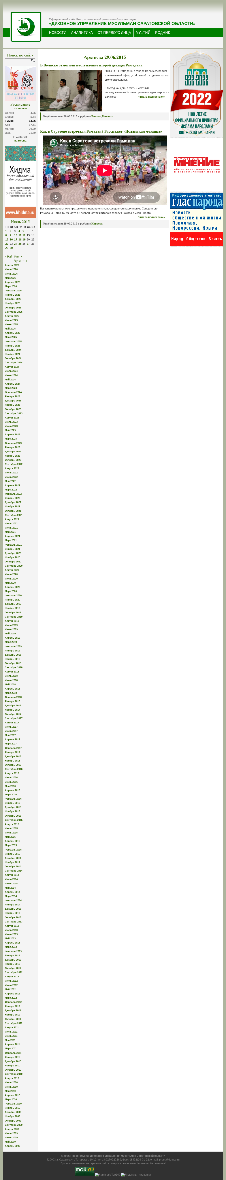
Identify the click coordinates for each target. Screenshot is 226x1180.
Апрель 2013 (12, 942)
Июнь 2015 (11, 832)
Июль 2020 (11, 574)
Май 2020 (10, 582)
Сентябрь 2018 (14, 667)
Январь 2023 (12, 447)
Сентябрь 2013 (14, 921)
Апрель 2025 (12, 332)
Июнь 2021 (11, 527)
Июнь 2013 (11, 934)
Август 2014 (12, 875)
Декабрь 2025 (13, 299)
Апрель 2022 (12, 485)
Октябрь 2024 (13, 358)
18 (20, 239)
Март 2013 (11, 947)
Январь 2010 (12, 1107)
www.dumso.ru (139, 1163)
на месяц (20, 140)
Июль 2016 (11, 777)
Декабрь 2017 (13, 705)
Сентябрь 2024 (14, 362)
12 (24, 235)
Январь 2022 (12, 498)
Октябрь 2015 (13, 815)
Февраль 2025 (13, 341)
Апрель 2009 (12, 1146)
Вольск (96, 116)
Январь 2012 (12, 1006)
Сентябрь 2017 (14, 718)
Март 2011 (11, 1048)
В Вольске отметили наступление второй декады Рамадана (91, 65)
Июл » (18, 256)
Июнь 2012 (11, 985)
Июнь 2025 (11, 324)
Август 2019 (12, 621)
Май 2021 (10, 532)
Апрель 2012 (12, 993)
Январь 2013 (12, 955)
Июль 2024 (11, 371)
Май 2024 (10, 379)
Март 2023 (11, 438)
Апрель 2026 (12, 282)
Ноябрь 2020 (12, 557)
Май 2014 (10, 887)
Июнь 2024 (11, 375)
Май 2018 (10, 684)
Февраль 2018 (13, 697)
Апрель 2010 (12, 1095)
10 (15, 235)
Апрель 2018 (12, 688)
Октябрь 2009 (13, 1120)
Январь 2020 (12, 599)
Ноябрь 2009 (12, 1116)
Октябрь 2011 (13, 1019)
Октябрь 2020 (13, 561)
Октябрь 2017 (13, 714)
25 (20, 243)
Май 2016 (10, 786)
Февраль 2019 (13, 646)
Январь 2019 (12, 650)
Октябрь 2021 (13, 511)
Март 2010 (11, 1099)
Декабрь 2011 (13, 1010)
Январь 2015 (12, 854)
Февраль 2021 (13, 544)
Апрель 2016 (12, 790)
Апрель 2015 (12, 841)
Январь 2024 (12, 396)
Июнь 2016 (11, 782)
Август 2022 (12, 468)
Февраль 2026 (13, 290)
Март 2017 (11, 743)
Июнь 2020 (11, 578)
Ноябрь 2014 (12, 862)
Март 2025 (11, 337)
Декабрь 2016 (13, 756)
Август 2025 (12, 316)
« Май (8, 256)
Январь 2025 (12, 345)
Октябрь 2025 (13, 307)
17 (15, 239)
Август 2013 (12, 925)
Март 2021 (11, 540)
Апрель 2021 (12, 536)
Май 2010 (10, 1091)
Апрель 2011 (12, 1044)
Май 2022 (10, 481)
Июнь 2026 (11, 273)
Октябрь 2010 (13, 1069)
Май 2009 (10, 1141)
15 (6, 239)
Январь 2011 (12, 1057)
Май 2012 (10, 989)
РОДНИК (162, 33)
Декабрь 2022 (13, 451)
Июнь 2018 (11, 680)
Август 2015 (12, 824)
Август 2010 (12, 1078)
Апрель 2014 (12, 892)
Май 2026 (10, 278)
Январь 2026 (12, 294)
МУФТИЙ (143, 33)
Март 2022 (11, 489)
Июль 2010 (11, 1082)
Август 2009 (12, 1129)
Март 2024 (11, 388)
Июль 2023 (11, 421)
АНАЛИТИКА (82, 33)
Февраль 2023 (13, 443)
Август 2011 (12, 1027)
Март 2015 (11, 845)
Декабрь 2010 (13, 1061)
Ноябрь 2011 (12, 1014)
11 (20, 235)
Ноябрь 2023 (12, 404)
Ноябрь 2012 (12, 964)
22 (6, 243)
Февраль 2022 (13, 493)
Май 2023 (10, 430)
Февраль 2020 (13, 595)
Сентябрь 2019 (14, 616)
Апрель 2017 (12, 739)
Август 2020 (12, 570)
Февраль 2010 (13, 1103)
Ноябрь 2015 (12, 811)
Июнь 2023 (11, 426)
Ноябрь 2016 (12, 760)
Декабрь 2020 (13, 553)
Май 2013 (10, 938)
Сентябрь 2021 (14, 515)
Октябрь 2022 (13, 460)
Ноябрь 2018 (12, 659)
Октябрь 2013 (13, 917)
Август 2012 (12, 976)
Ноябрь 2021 (12, 506)
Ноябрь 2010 (12, 1065)
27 (28, 243)
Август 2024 (12, 366)
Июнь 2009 (11, 1137)
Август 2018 (12, 671)
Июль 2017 (11, 726)
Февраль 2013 (13, 951)
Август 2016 (12, 773)
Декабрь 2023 (13, 400)
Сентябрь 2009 (14, 1125)
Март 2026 (11, 286)
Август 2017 (12, 722)
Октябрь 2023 (13, 409)
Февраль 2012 (13, 1002)
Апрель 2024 (12, 383)
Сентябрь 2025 (14, 311)
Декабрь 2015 (13, 807)
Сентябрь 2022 (14, 464)
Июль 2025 (11, 320)
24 (15, 243)
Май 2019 (10, 633)
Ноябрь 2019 (12, 608)
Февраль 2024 (13, 392)
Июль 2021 (11, 523)
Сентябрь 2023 (14, 413)
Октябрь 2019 (13, 612)
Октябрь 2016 (13, 764)
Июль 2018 (11, 675)
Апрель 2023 (12, 434)
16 (11, 239)
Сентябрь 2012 (14, 972)
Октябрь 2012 (13, 968)
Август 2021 (12, 519)
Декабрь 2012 (13, 959)
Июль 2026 (11, 269)
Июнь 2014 (11, 883)
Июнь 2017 (11, 731)
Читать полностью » (151, 96)
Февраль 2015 (13, 849)
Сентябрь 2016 (14, 769)
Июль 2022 (11, 472)
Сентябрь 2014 (14, 870)
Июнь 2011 (11, 1036)
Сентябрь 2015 (14, 820)
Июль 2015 (11, 828)
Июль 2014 (11, 879)
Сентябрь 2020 (14, 565)
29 (6, 248)
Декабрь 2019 (13, 604)
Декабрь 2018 (13, 654)
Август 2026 (12, 265)
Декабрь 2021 (13, 502)
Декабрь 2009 (13, 1112)
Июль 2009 (11, 1133)
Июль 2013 (11, 930)
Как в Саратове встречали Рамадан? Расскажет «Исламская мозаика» (101, 131)
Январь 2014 (12, 904)
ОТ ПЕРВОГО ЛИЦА (114, 33)
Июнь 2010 (11, 1086)
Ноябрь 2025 (12, 303)
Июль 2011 (11, 1031)
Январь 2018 (12, 701)
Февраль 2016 (13, 798)
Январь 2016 (12, 803)
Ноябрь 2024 (12, 354)
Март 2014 (11, 896)
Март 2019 (11, 642)
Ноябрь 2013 (12, 913)
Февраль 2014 (13, 900)
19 (24, 239)
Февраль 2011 (13, 1053)
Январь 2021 (12, 549)
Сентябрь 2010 (14, 1074)
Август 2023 (12, 417)
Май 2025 (10, 328)
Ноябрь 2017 (12, 709)
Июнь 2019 (11, 629)
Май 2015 (10, 836)
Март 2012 (11, 997)
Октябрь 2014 (13, 866)
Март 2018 (11, 693)
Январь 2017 (12, 752)
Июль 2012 (11, 980)
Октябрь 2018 (13, 663)
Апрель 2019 (12, 637)
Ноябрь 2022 (12, 455)
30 (11, 248)
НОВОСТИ (57, 33)
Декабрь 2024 (13, 350)
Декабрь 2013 (13, 908)
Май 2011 (10, 1040)
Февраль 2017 (13, 748)
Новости (107, 116)
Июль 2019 (11, 625)
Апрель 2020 (12, 587)
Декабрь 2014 (13, 858)
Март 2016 (11, 794)
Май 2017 (10, 735)
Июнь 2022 (11, 477)
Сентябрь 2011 (13, 1023)
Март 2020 (11, 591)
